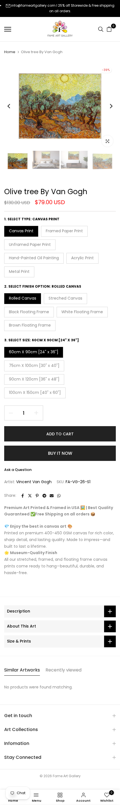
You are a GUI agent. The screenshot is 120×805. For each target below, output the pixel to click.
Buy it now (60, 453)
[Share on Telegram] (44, 495)
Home (9, 52)
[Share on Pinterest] (37, 495)
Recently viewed (63, 670)
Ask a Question (18, 469)
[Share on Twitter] (30, 495)
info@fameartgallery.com (33, 5)
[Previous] (12, 106)
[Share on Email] (51, 495)
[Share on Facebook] (22, 495)
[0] (109, 29)
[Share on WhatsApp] (59, 495)
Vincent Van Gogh (34, 482)
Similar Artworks (22, 670)
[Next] (107, 106)
